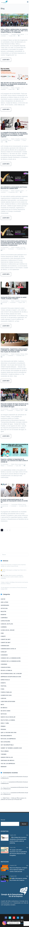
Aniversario (5, 605)
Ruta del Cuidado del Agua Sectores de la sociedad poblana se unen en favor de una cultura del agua (14, 405)
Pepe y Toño (5, 723)
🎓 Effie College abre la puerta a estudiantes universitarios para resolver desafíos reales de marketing (12, 577)
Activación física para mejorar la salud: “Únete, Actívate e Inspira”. (14, 298)
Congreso (4, 655)
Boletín (12, 87)
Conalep (4, 651)
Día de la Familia (6, 670)
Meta (2, 704)
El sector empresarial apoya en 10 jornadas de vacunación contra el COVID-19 (14, 501)
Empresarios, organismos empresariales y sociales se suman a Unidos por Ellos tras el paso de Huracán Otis (14, 350)
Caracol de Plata (7, 624)
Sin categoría (5, 741)
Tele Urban (5, 751)
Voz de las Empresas (8, 763)
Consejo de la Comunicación (10, 658)
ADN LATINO (4, 602)
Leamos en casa (6, 695)
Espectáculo (5, 679)
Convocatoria (6, 667)
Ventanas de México (7, 760)
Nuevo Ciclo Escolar (8, 717)
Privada (3, 729)
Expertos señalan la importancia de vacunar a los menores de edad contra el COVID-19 (14, 460)
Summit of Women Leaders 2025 (11, 748)
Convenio (4, 664)
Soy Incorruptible (7, 745)
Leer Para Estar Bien (8, 701)
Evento (18, 34)
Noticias (22, 34)
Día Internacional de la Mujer (11, 673)
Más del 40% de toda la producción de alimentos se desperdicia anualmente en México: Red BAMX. (14, 84)
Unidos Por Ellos (7, 757)
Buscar (3, 820)
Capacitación (5, 620)
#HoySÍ (13, 409)
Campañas (13, 34)
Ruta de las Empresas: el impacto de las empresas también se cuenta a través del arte (18, 869)
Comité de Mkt (6, 639)
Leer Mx (3, 698)
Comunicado (5, 645)
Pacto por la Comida (8, 720)
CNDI (2, 633)
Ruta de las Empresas (8, 738)
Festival (4, 686)
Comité (3, 636)
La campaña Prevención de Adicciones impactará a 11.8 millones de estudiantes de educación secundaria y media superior (14, 134)
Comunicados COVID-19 (16, 504)
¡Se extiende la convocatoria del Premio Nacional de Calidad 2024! (14, 187)
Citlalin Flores (6, 798)
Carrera (4, 627)
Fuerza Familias (6, 692)
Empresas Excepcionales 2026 (11, 676)
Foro (2, 689)
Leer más (6, 59)
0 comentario (17, 140)
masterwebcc (6, 34)
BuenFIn (3, 614)
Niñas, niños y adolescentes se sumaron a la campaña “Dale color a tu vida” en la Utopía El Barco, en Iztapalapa (14, 31)
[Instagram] (4, 923)
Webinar (2, 465)
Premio (22, 190)
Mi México (4, 707)
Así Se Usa (4, 608)
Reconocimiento (6, 735)
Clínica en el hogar (7, 630)
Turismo (3, 754)
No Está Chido (5, 710)
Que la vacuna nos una (20, 464)
